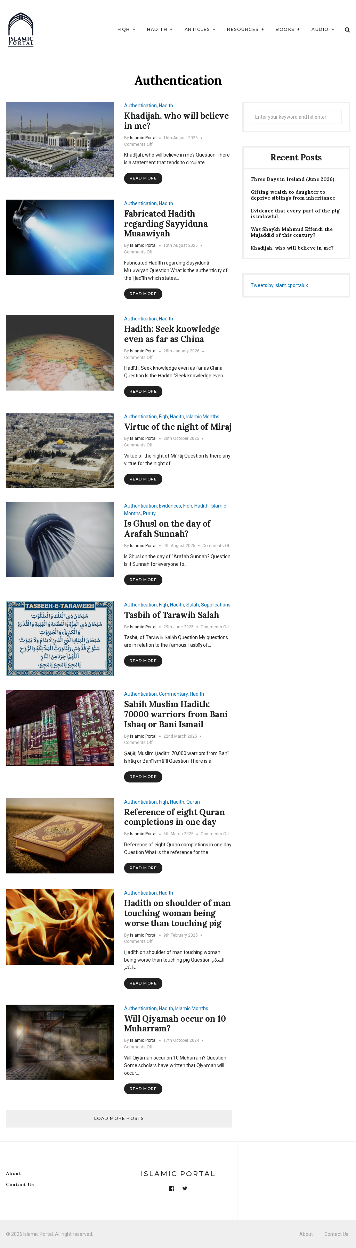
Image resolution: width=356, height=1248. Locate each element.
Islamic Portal (143, 137)
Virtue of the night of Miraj (178, 426)
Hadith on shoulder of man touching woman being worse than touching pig (177, 913)
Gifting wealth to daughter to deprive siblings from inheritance (293, 195)
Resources (243, 29)
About (13, 1173)
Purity (149, 513)
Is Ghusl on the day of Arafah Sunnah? (167, 528)
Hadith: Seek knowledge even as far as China (172, 334)
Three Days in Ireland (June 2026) (292, 179)
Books (285, 29)
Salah (192, 605)
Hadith (157, 29)
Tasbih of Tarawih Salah (171, 615)
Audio (320, 29)
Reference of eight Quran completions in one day (174, 817)
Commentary (173, 694)
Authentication (140, 105)
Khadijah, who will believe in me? (176, 120)
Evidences (170, 506)
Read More (143, 178)
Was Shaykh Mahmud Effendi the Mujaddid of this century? (292, 232)
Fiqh (124, 29)
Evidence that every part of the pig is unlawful (295, 214)
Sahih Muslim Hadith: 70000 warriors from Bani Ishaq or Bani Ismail (175, 714)
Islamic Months (202, 416)
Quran (193, 802)
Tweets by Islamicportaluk (279, 285)
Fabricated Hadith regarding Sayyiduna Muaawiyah (166, 223)
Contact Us (20, 1184)
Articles (197, 29)
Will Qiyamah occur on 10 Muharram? (175, 1023)
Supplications (215, 605)
